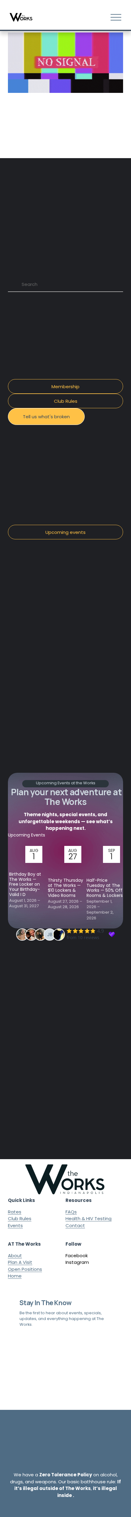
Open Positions (25, 1269)
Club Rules (65, 401)
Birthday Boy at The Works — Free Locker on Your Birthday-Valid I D (25, 884)
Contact (75, 1225)
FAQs (71, 1212)
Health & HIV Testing (89, 1218)
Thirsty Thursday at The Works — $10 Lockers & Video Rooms (65, 887)
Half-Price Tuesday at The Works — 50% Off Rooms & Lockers (105, 887)
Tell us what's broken (46, 416)
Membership (65, 386)
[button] (112, 834)
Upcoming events (65, 532)
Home (15, 1276)
